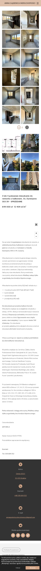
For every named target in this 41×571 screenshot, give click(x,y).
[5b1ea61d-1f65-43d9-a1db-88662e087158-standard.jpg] (29, 95)
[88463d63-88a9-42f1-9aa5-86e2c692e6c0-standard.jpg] (11, 76)
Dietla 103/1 (20, 474)
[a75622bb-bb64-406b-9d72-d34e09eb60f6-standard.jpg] (11, 95)
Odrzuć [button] (18, 568)
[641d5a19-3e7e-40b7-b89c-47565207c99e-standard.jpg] (29, 114)
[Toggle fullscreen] (36, 224)
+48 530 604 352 (20, 495)
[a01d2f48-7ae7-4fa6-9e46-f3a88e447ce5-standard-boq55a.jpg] (29, 181)
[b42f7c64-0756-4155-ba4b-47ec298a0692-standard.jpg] (29, 57)
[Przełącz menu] (37, 3)
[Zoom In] (36, 233)
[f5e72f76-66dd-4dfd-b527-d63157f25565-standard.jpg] (11, 38)
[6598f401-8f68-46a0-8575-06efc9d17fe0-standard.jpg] (29, 76)
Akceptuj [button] (32, 568)
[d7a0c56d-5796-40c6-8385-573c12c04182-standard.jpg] (11, 19)
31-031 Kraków (20, 478)
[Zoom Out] (36, 236)
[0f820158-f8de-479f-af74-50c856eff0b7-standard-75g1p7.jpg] (11, 162)
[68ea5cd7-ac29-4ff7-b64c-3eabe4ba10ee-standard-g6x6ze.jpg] (29, 143)
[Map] (20, 230)
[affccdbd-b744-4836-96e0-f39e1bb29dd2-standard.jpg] (11, 57)
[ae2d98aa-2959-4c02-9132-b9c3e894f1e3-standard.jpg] (29, 19)
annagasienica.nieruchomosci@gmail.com (20, 517)
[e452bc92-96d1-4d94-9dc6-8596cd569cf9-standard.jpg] (11, 114)
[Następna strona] (27, 127)
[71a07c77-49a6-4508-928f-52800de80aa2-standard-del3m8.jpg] (29, 162)
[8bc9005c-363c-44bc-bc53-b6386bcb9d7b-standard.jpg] (29, 38)
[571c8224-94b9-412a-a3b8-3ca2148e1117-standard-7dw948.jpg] (11, 181)
